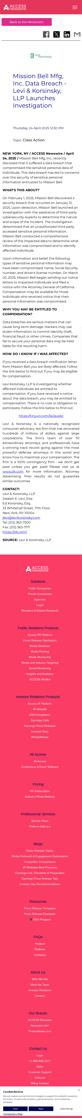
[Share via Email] (77, 34)
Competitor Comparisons (40, 861)
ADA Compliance (39, 714)
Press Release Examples (40, 913)
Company (40, 954)
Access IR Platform (40, 703)
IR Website (40, 709)
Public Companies (39, 588)
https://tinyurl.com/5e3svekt (41, 416)
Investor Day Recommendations (40, 884)
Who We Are (40, 979)
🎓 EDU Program (40, 919)
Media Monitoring (40, 657)
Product (40, 943)
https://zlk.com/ (15, 532)
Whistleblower (40, 737)
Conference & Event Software (40, 766)
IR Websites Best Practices (40, 867)
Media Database (39, 646)
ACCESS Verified (40, 679)
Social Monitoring (40, 668)
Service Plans (39, 820)
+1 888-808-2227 (40, 1061)
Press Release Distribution (40, 640)
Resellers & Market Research (39, 610)
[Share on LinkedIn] (67, 34)
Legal (39, 605)
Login (39, 1055)
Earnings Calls (40, 720)
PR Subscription (40, 791)
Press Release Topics (39, 850)
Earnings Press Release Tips (40, 878)
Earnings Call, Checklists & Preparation (39, 873)
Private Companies (40, 593)
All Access (40, 761)
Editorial (40, 1077)
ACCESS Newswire (40, 1020)
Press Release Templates (40, 908)
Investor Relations (39, 990)
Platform (40, 949)
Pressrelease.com (39, 1031)
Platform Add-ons (40, 826)
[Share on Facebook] (46, 34)
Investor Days (40, 731)
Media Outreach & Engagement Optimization (40, 856)
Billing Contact (40, 1083)
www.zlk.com (13, 471)
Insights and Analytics (39, 673)
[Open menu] (74, 7)
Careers (40, 995)
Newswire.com (40, 1025)
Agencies (40, 599)
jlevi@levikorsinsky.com (21, 518)
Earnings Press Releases (40, 725)
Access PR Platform (39, 634)
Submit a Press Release (40, 796)
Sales (39, 1066)
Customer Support (39, 1072)
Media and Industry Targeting (39, 662)
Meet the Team (39, 984)
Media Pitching (40, 651)
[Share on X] (56, 34)
